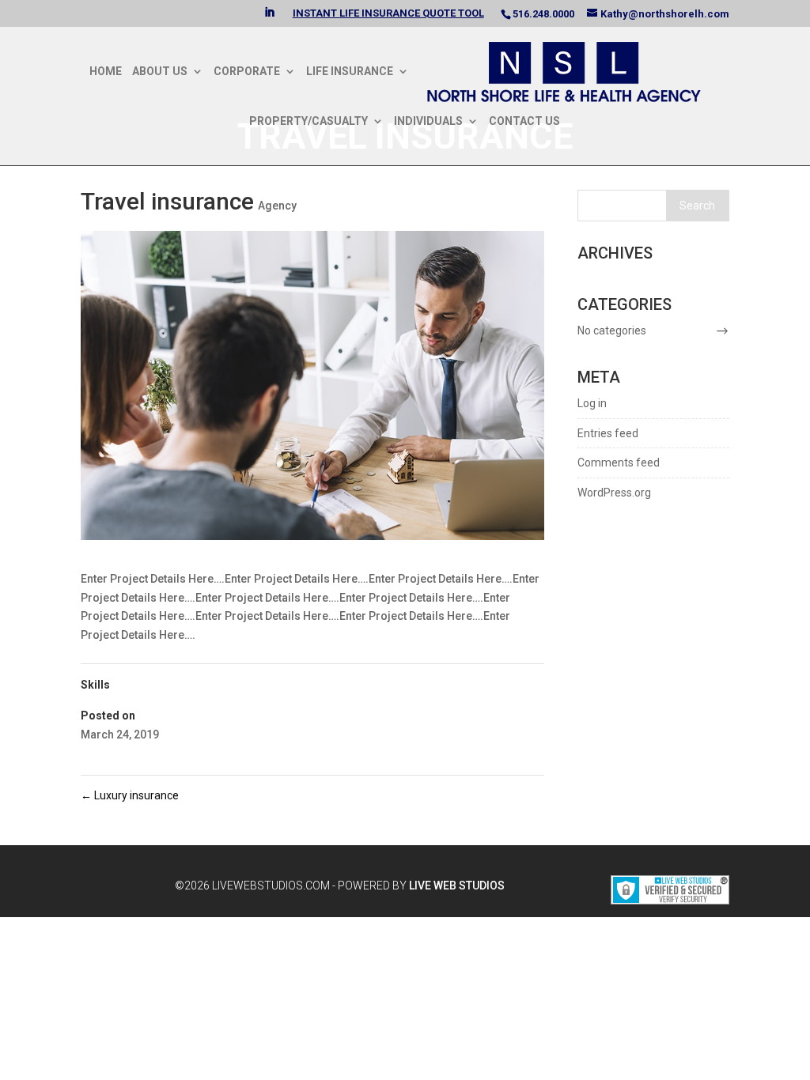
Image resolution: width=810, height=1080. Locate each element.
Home (105, 71)
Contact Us (524, 121)
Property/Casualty (308, 121)
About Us (159, 71)
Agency (277, 205)
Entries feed (607, 433)
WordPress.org (614, 492)
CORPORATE (247, 71)
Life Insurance (349, 71)
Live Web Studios (463, 885)
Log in (592, 403)
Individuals (428, 121)
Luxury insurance (130, 795)
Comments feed (618, 462)
